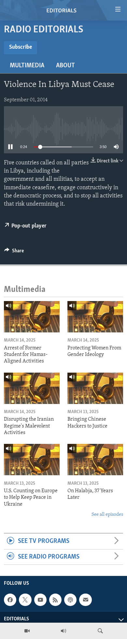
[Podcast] (70, 600)
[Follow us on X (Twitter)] (25, 600)
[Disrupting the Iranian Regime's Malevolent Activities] (32, 388)
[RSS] (55, 600)
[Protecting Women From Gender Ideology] (95, 316)
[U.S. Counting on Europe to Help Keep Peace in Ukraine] (32, 459)
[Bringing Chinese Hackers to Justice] (95, 388)
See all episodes (107, 514)
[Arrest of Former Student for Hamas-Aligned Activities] (32, 316)
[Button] (14, 252)
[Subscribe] (85, 600)
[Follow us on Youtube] (40, 600)
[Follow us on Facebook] (10, 600)
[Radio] (63, 631)
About (65, 65)
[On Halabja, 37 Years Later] (95, 459)
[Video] (27, 631)
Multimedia (27, 65)
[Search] (100, 631)
